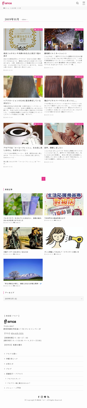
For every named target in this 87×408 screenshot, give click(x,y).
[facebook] (38, 397)
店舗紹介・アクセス (14, 374)
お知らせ (9, 364)
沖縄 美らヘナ (12, 358)
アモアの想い (11, 353)
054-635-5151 (17, 333)
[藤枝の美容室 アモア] (7, 3)
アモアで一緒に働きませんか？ (18, 383)
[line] (45, 397)
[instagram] (42, 397)
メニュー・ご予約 (13, 388)
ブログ (9, 369)
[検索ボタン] (77, 3)
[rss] (48, 397)
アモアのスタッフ (14, 378)
